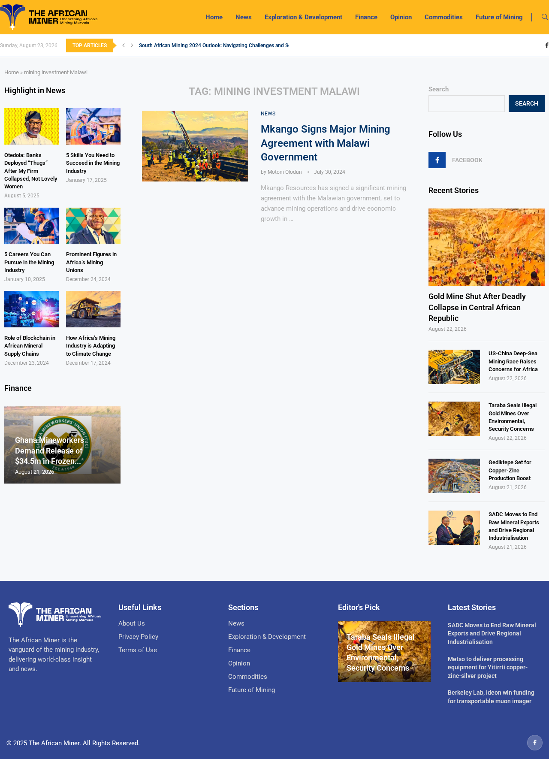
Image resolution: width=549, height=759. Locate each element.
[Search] (544, 17)
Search (438, 89)
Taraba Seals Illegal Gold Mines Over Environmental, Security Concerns (513, 417)
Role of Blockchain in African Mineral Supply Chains (29, 346)
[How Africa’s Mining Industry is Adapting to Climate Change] (93, 309)
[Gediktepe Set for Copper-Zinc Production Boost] (454, 476)
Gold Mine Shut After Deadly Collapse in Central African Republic (477, 307)
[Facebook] (547, 45)
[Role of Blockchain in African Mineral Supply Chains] (31, 309)
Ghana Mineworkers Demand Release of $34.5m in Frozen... (49, 450)
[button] (123, 45)
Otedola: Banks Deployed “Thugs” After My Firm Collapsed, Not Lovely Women (30, 171)
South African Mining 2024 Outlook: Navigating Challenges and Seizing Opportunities (237, 45)
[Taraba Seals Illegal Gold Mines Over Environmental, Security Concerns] (454, 419)
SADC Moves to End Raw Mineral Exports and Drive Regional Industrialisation (514, 526)
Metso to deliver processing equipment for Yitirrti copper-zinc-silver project (488, 667)
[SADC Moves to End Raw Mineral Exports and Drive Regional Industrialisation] (454, 528)
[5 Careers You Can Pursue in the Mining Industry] (31, 226)
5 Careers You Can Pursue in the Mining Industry (29, 262)
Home (214, 17)
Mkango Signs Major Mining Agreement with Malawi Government (325, 143)
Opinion (401, 17)
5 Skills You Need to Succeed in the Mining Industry (93, 163)
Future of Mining (499, 17)
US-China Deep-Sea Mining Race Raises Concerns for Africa (513, 361)
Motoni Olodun (285, 172)
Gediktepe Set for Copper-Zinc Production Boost (510, 470)
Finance (366, 17)
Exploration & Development (303, 17)
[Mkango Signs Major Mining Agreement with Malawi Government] (195, 146)
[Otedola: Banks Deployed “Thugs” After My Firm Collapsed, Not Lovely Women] (31, 126)
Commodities (444, 17)
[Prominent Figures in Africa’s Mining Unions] (93, 226)
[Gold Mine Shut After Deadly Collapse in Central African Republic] (486, 247)
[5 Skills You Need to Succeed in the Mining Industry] (93, 126)
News (243, 17)
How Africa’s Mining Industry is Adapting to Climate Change (90, 346)
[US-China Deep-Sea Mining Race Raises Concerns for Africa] (454, 367)
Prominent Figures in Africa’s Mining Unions (91, 262)
